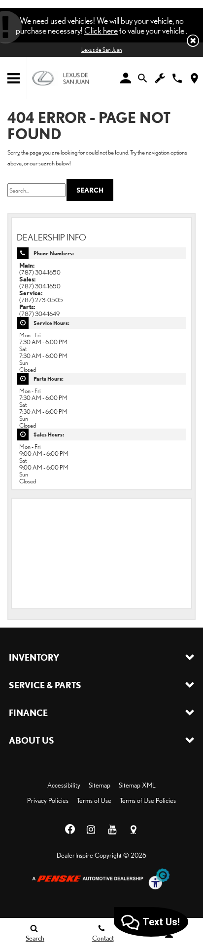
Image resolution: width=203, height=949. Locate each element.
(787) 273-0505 (41, 299)
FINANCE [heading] (28, 712)
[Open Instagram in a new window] (91, 829)
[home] (60, 77)
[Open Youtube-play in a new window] (112, 829)
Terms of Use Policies (148, 800)
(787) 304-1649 (39, 313)
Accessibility (63, 785)
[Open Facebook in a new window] (70, 829)
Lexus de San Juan (101, 49)
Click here (101, 30)
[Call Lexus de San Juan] (177, 78)
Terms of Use (94, 800)
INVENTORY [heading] (34, 657)
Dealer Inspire (75, 855)
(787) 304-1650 (40, 272)
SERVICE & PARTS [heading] (45, 685)
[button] (193, 41)
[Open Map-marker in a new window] (133, 829)
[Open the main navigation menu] (13, 78)
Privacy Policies (47, 800)
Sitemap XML (137, 785)
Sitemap (99, 785)
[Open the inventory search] (142, 78)
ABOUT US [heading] (31, 740)
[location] (194, 78)
